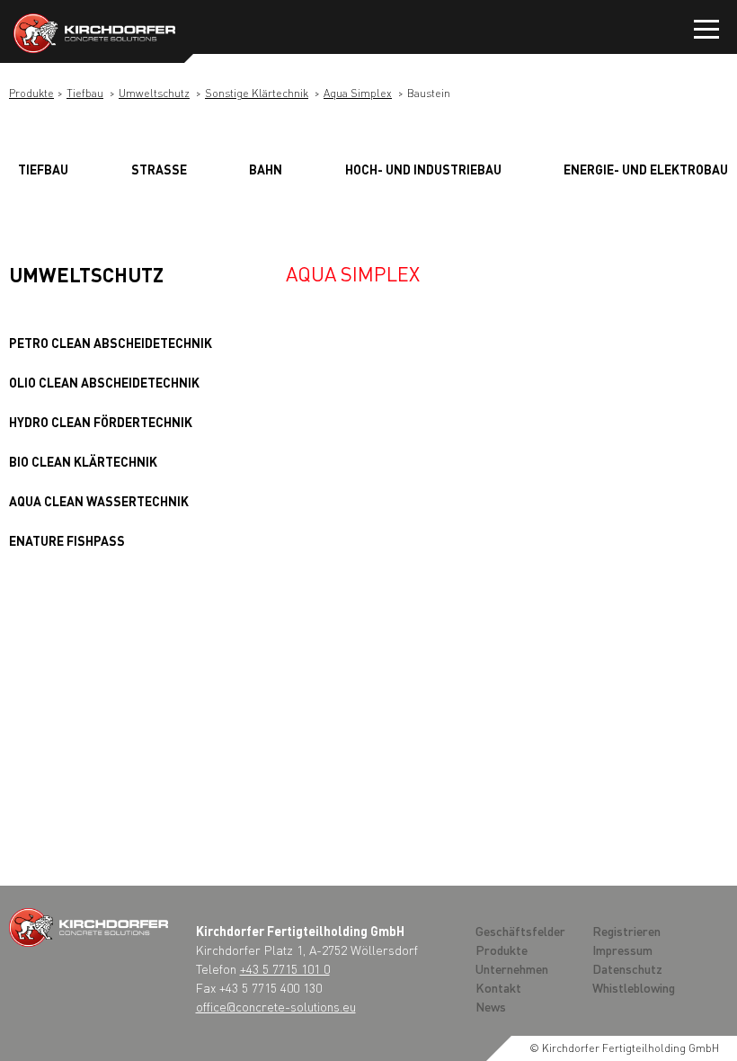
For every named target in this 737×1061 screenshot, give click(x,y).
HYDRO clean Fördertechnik (100, 422)
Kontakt (498, 987)
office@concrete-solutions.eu (276, 1006)
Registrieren (626, 931)
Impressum (622, 949)
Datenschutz (627, 968)
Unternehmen (511, 968)
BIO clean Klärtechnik (83, 461)
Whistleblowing (633, 987)
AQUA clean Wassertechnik (99, 501)
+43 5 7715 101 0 (285, 968)
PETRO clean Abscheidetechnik (110, 342)
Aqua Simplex (358, 93)
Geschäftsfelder (520, 931)
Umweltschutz (154, 93)
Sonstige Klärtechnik (256, 93)
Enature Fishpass (67, 540)
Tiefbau (85, 93)
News (490, 1006)
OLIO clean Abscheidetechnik (104, 382)
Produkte (31, 93)
